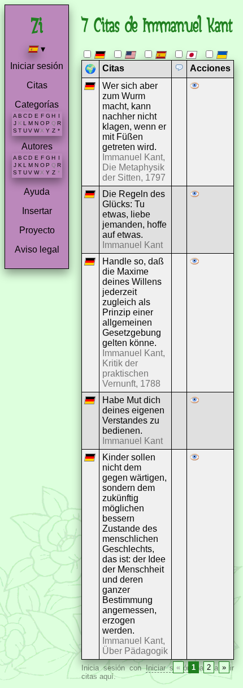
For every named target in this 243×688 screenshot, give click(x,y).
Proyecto (37, 230)
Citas (37, 85)
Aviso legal (37, 249)
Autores (37, 146)
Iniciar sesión (36, 66)
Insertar (37, 211)
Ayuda (37, 191)
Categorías (37, 104)
